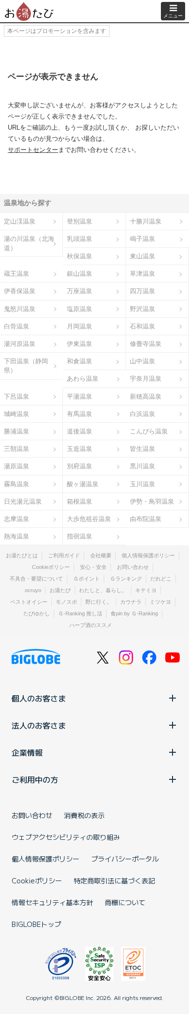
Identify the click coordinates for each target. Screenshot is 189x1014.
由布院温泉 (145, 518)
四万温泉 (142, 291)
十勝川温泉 (145, 221)
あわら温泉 (82, 378)
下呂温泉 (16, 396)
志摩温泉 (16, 518)
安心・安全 (93, 567)
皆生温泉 (142, 448)
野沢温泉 (142, 309)
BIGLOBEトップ (36, 924)
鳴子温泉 (142, 238)
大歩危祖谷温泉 (89, 518)
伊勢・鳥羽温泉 (152, 501)
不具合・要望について (36, 579)
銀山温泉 (79, 273)
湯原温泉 (16, 466)
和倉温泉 (79, 361)
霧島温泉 (16, 484)
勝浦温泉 (16, 431)
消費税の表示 (84, 815)
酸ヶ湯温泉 (82, 484)
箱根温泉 (79, 501)
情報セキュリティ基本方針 (52, 902)
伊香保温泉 (19, 291)
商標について (125, 902)
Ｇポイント (86, 579)
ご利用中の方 (35, 779)
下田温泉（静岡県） (26, 366)
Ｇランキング (126, 579)
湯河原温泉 (19, 343)
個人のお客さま (39, 698)
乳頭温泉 (79, 238)
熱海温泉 (16, 536)
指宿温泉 (79, 536)
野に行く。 (98, 602)
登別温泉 (79, 221)
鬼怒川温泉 (19, 309)
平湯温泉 (79, 396)
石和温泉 (142, 326)
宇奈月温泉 (145, 378)
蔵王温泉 (16, 273)
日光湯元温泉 (23, 501)
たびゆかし (36, 613)
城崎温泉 (16, 414)
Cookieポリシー (51, 567)
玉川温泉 (142, 484)
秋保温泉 (79, 256)
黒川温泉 (142, 466)
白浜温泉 (142, 414)
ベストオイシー (28, 602)
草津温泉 (142, 273)
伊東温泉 (79, 343)
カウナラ (131, 602)
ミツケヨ (160, 602)
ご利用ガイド (64, 555)
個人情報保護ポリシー (148, 555)
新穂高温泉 (145, 396)
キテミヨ (146, 590)
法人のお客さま (39, 725)
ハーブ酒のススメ (90, 625)
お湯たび (60, 590)
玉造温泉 (79, 448)
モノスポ (66, 602)
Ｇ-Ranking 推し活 (80, 613)
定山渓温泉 (19, 221)
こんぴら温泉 (149, 431)
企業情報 (27, 752)
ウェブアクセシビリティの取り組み (66, 837)
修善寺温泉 (145, 343)
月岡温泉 (79, 326)
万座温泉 (79, 291)
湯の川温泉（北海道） (29, 243)
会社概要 (100, 555)
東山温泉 (142, 256)
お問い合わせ (133, 567)
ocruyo (33, 590)
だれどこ (161, 579)
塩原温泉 (79, 309)
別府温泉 (79, 466)
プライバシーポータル (125, 859)
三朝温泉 (16, 448)
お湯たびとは (22, 555)
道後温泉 (79, 431)
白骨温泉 (16, 326)
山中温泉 (142, 361)
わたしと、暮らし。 (103, 590)
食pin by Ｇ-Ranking (134, 613)
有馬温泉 (79, 414)
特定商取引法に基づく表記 (114, 880)
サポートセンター (33, 149)
